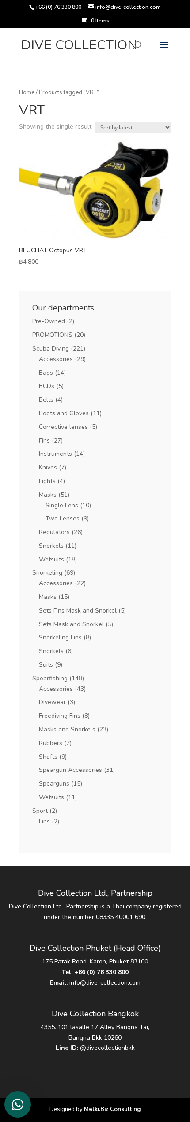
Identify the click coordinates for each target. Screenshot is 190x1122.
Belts (46, 399)
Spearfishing (50, 678)
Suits (46, 665)
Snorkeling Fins (60, 637)
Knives (48, 467)
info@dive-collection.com (105, 982)
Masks (48, 495)
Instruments (55, 454)
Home (26, 92)
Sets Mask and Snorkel (71, 624)
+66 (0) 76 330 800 (101, 972)
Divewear (52, 702)
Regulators (54, 532)
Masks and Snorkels (67, 729)
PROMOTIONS (52, 335)
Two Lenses (63, 518)
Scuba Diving (50, 348)
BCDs (46, 386)
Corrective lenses (63, 427)
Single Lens (62, 505)
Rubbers (50, 743)
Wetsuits (51, 559)
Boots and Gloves (64, 413)
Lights (47, 481)
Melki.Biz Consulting (112, 1109)
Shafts (48, 757)
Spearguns (54, 783)
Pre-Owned (48, 321)
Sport (40, 811)
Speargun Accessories (70, 770)
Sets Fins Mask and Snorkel (78, 610)
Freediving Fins (59, 716)
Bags (46, 373)
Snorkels (51, 546)
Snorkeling (47, 572)
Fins (44, 440)
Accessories (56, 359)
